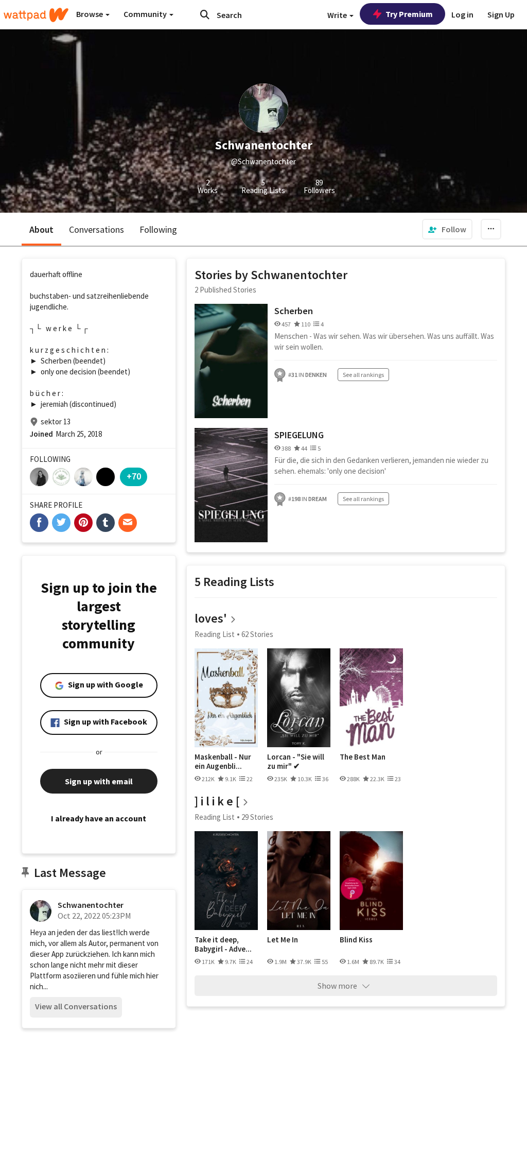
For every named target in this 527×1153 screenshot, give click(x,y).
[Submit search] (205, 14)
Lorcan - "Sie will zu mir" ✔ (295, 761)
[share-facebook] (39, 522)
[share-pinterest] (83, 522)
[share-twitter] (61, 522)
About (41, 229)
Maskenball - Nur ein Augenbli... (223, 761)
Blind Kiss (356, 939)
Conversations (96, 229)
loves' (211, 618)
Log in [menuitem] (462, 14)
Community (146, 14)
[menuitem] (447, 229)
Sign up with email (99, 781)
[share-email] (127, 522)
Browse (90, 14)
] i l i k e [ (217, 801)
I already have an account (98, 818)
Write (337, 15)
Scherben (293, 311)
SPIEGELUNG (299, 435)
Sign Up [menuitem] (501, 14)
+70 (134, 476)
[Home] (36, 15)
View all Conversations (76, 1006)
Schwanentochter (91, 904)
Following (158, 229)
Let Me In (282, 939)
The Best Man (362, 757)
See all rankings (363, 374)
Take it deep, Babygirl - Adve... (223, 944)
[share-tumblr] (105, 522)
